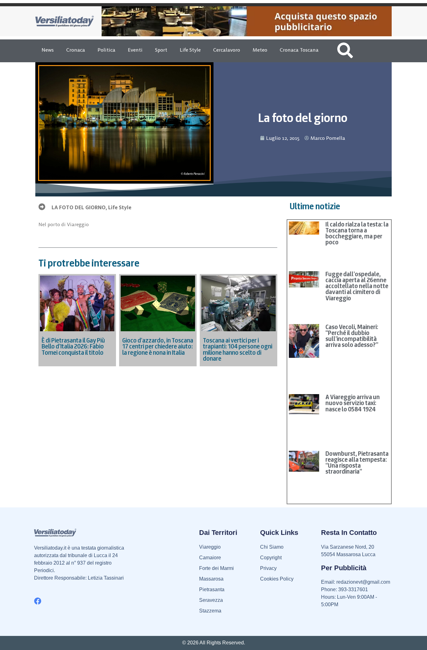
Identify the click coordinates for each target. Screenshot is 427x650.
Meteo (260, 50)
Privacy (268, 568)
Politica (106, 50)
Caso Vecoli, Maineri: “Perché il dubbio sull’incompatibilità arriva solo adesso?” (351, 336)
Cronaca (75, 50)
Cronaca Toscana (299, 50)
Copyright (271, 557)
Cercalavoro (226, 50)
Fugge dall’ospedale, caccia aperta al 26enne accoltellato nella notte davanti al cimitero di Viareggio (356, 286)
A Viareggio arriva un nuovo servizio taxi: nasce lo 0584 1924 (352, 403)
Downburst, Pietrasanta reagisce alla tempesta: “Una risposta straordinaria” (357, 462)
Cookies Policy (277, 578)
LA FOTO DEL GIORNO (79, 207)
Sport (161, 50)
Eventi (135, 50)
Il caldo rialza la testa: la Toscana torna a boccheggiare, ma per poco (357, 233)
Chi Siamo (272, 547)
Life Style (190, 50)
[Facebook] (37, 601)
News (48, 50)
